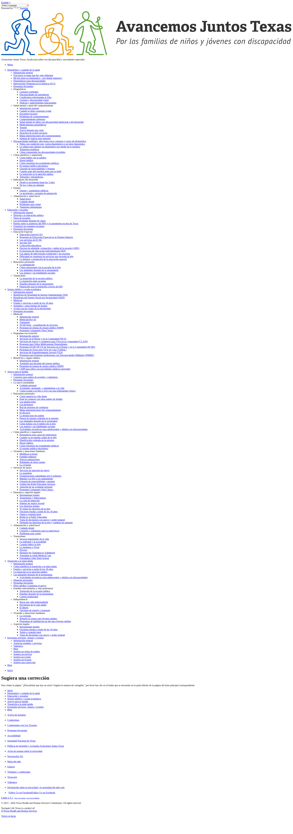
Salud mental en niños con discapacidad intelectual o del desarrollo (52, 122)
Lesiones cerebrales (29, 92)
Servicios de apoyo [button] (22, 467)
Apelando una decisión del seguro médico (40, 363)
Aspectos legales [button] (21, 624)
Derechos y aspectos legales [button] (26, 492)
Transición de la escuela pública (35, 591)
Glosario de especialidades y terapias (37, 168)
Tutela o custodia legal (30, 514)
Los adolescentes (28, 402)
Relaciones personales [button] (24, 262)
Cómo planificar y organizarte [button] (27, 155)
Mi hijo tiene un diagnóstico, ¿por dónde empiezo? (37, 78)
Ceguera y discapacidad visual (34, 100)
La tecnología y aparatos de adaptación (38, 193)
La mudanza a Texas (29, 547)
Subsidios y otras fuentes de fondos (30, 306)
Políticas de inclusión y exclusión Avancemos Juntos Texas (35, 746)
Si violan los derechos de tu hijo (35, 509)
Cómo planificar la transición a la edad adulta (35, 566)
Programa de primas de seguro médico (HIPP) (42, 327)
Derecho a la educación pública (28, 215)
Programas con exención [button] (25, 333)
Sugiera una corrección (24, 662)
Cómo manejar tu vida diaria (33, 396)
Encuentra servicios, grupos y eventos (25, 707)
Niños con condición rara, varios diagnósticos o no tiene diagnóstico (52, 144)
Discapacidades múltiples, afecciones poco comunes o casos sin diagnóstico (49, 141)
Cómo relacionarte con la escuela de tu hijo (40, 267)
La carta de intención (30, 500)
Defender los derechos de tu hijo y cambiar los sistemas (46, 522)
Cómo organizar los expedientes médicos (39, 163)
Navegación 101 (15, 756)
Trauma (23, 127)
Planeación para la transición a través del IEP (41, 286)
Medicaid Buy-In (28, 319)
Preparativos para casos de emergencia (38, 434)
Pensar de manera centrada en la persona (39, 418)
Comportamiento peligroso (32, 119)
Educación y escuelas (17, 696)
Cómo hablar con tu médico (33, 157)
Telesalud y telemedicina (31, 177)
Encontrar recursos (29, 113)
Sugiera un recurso (22, 659)
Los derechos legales (30, 506)
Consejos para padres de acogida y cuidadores (35, 377)
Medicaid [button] (17, 314)
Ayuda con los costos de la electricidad (32, 308)
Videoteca (18, 646)
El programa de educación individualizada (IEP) (43, 251)
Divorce (23, 550)
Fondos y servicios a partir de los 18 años (33, 303)
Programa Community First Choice (36, 330)
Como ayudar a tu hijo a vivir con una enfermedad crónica (48, 391)
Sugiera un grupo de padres (26, 651)
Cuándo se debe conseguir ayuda (35, 111)
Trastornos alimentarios (31, 207)
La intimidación (27, 264)
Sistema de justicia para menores (35, 138)
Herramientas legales (30, 495)
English (5, 2)
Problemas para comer (30, 204)
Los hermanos (26, 404)
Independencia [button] (20, 599)
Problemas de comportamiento (34, 116)
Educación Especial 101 (31, 234)
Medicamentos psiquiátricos (33, 124)
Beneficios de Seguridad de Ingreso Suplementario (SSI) (40, 295)
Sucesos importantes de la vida (34, 539)
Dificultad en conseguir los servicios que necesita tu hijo (46, 256)
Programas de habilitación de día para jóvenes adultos (45, 621)
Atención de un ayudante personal (36, 487)
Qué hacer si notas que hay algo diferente (33, 75)
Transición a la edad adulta (20, 704)
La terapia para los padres (32, 415)
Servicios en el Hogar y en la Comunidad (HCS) (43, 338)
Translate (24, 8)
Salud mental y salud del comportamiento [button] (33, 105)
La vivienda (25, 465)
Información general (23, 72)
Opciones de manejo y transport (35, 610)
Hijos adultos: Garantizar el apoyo (29, 585)
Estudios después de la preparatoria (36, 284)
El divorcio (25, 413)
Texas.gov (12, 777)
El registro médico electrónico (34, 166)
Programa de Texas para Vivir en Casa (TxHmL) (43, 349)
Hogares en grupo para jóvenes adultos (38, 618)
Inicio (10, 670)
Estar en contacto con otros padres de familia (41, 399)
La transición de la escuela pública (36, 278)
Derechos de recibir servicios (33, 133)
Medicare (17, 300)
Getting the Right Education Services (37, 484)
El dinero (24, 607)
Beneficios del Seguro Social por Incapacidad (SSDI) (39, 297)
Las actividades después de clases (29, 220)
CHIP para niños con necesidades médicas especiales (45, 369)
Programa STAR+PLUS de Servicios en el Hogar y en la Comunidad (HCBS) (57, 347)
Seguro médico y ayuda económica (24, 698)
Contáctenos (13, 720)
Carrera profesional (29, 596)
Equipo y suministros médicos (34, 190)
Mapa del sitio (14, 761)
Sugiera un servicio (22, 654)
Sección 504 (25, 242)
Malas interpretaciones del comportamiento (40, 135)
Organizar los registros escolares (28, 226)
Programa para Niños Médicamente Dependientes (43, 344)
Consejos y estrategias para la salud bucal (39, 530)
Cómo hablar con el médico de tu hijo (38, 423)
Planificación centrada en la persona (37, 440)
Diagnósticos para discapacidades (29, 81)
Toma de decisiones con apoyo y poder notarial (42, 520)
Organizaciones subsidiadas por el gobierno (40, 476)
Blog (15, 648)
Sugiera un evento (22, 657)
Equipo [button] (16, 188)
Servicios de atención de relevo (34, 470)
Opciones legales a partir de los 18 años (39, 511)
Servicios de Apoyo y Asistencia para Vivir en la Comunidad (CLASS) (54, 341)
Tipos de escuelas (21, 218)
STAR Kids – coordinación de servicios (39, 325)
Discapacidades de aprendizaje (34, 94)
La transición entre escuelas (33, 281)
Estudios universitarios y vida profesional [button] (33, 588)
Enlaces (11, 766)
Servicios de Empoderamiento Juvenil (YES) (41, 352)
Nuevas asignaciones (30, 459)
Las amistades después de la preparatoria (39, 270)
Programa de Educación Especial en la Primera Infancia (46, 237)
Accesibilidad (13, 735)
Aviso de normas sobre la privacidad (24, 751)
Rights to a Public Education (33, 517)
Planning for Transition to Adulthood (37, 552)
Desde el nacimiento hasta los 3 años (37, 182)
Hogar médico (26, 160)
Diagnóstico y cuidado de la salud (23, 693)
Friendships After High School (34, 558)
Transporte (25, 322)
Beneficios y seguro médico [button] (26, 358)
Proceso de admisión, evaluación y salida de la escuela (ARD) (49, 248)
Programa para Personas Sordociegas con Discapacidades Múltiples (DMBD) (57, 355)
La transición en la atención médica (36, 174)
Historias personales (23, 580)
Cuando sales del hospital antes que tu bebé (40, 171)
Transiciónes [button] (19, 275)
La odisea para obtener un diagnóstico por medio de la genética (50, 146)
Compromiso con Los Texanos (22, 725)
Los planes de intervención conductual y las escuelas (45, 253)
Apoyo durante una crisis (32, 130)
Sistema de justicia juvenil (32, 503)
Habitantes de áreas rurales (32, 462)
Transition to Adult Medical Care (35, 555)
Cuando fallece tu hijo (30, 544)
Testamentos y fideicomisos (33, 498)
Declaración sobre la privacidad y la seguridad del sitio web (36, 787)
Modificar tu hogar (29, 454)
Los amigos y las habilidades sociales (37, 273)
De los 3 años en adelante (32, 185)
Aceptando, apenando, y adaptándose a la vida (42, 388)
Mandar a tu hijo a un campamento (36, 478)
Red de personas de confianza (34, 407)
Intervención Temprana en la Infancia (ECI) (34, 83)
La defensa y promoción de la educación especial (43, 259)
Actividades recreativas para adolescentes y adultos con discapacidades (54, 429)
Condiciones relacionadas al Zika (35, 97)
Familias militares (28, 456)
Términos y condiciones (18, 772)
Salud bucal (25, 199)
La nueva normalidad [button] (23, 382)
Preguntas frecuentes (23, 86)
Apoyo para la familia (17, 701)
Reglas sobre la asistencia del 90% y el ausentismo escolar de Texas (45, 223)
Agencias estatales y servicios (27, 643)
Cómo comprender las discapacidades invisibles (42, 152)
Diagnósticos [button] (19, 89)
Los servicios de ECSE (31, 240)
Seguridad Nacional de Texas (21, 741)
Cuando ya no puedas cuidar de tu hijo (38, 437)
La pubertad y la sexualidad (33, 541)
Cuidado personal (28, 385)
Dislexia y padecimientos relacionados (38, 103)
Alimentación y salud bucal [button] (26, 196)
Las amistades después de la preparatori (38, 421)
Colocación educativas (30, 245)
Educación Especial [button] (22, 231)
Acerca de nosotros (16, 715)
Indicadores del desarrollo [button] (25, 179)
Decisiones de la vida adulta (33, 605)
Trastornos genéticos (29, 149)
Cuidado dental (27, 201)
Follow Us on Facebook (32, 792)
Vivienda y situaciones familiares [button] (29, 451)
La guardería (26, 473)
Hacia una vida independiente (34, 602)
